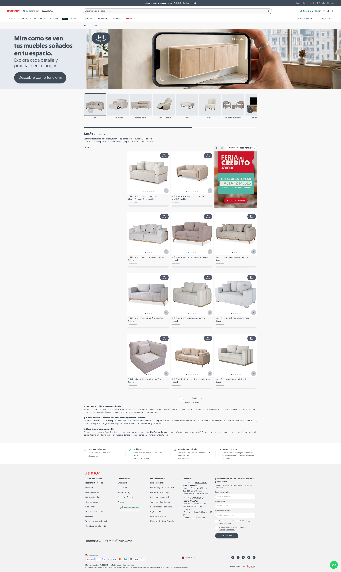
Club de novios (91, 502)
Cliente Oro (122, 488)
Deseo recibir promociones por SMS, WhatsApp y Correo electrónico (235, 522)
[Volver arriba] (333, 556)
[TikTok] (254, 557)
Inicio (86, 26)
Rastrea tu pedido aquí (159, 493)
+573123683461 (198, 498)
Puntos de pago (124, 493)
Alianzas (121, 502)
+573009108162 (201, 483)
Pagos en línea (156, 512)
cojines (238, 409)
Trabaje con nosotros (94, 512)
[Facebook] (238, 557)
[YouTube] (243, 557)
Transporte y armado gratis (96, 521)
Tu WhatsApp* (220, 501)
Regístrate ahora (227, 536)
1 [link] (181, 399)
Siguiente (195, 398)
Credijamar (122, 483)
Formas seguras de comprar (162, 488)
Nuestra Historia (92, 493)
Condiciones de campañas (161, 507)
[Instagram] (232, 557)
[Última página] (204, 398)
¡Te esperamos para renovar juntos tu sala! (150, 435)
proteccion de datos (239, 527)
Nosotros (89, 488)
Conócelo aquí (228, 458)
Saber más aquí (93, 456)
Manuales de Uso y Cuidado (162, 521)
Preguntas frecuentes (94, 483)
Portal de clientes (157, 483)
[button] (332, 11)
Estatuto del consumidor (160, 497)
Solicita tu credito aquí (141, 458)
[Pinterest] (248, 557)
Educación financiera (126, 497)
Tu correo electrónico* (223, 511)
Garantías (89, 517)
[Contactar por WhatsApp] (334, 565)
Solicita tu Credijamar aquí (185, 3)
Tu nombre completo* (223, 492)
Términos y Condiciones (160, 502)
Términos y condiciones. (227, 530)
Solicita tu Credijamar (312, 11)
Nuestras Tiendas (92, 497)
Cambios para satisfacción (96, 526)
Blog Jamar (90, 507)
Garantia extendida (158, 517)
